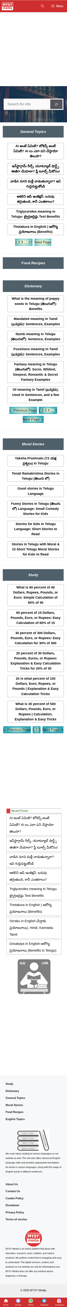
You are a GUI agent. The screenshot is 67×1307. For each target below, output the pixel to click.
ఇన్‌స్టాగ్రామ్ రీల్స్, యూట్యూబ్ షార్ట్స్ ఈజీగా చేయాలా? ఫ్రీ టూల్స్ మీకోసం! (35, 168)
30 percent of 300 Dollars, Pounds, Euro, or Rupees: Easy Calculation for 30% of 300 (35, 638)
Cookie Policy (14, 1198)
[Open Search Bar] (42, 6)
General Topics (15, 1097)
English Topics (15, 1119)
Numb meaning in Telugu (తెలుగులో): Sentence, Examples (35, 336)
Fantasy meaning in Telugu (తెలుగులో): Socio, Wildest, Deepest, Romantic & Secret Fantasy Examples (35, 371)
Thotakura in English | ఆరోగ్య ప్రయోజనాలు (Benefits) (35, 229)
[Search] (56, 104)
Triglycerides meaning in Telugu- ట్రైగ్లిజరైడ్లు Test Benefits (35, 214)
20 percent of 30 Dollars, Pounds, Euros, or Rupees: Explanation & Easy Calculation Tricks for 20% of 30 (36, 660)
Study (9, 1083)
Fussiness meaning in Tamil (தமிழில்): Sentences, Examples (35, 351)
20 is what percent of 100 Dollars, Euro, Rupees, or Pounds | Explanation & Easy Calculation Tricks (35, 686)
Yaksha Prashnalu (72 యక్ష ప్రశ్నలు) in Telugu (35, 460)
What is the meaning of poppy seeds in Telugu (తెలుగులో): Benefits (35, 304)
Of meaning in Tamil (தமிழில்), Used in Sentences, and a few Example (35, 395)
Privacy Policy (15, 1212)
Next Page (42, 242)
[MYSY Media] (7, 6)
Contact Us (13, 1191)
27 (30, 242)
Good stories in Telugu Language (35, 491)
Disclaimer (12, 1205)
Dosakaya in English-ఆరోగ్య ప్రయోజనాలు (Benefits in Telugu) (32, 947)
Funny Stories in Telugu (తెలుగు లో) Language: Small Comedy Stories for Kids (35, 509)
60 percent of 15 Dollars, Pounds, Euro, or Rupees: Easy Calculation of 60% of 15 (35, 618)
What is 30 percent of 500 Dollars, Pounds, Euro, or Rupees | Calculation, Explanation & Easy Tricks (35, 711)
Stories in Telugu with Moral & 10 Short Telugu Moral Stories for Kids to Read (36, 549)
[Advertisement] (33, 48)
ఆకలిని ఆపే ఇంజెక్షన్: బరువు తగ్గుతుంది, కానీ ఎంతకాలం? (35, 199)
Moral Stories (14, 1105)
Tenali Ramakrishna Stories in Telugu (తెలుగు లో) (35, 476)
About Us (12, 1184)
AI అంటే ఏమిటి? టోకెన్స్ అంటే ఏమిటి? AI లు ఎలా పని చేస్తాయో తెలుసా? (35, 151)
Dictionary (12, 1091)
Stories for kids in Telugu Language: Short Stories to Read (35, 529)
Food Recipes (14, 1112)
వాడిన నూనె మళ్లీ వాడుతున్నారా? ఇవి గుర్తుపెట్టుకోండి (35, 183)
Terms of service (16, 1219)
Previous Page (23, 410)
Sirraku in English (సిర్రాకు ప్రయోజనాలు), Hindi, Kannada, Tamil (31, 927)
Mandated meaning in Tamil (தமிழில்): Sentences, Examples (35, 321)
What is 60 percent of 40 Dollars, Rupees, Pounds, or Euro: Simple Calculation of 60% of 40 (35, 595)
